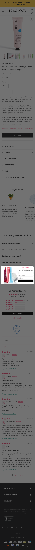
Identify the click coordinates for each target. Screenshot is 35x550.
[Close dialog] (33, 266)
